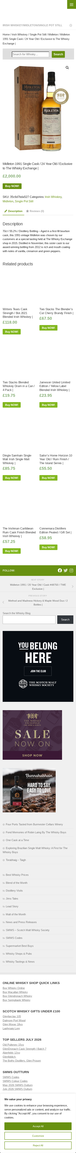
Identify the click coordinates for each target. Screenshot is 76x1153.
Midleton (30, 25)
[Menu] (71, 4)
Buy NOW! (12, 186)
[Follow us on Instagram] (71, 570)
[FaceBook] (60, 570)
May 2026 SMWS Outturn (18, 1085)
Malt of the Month (16, 914)
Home (6, 34)
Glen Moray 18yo (13, 1024)
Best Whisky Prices (17, 874)
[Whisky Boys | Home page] (38, 9)
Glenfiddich (9, 1056)
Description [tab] (15, 211)
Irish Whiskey (13, 25)
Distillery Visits (14, 890)
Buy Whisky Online (14, 988)
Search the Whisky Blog (16, 613)
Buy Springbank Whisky (16, 1000)
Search (65, 619)
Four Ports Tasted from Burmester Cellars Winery (34, 824)
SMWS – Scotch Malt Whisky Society (27, 930)
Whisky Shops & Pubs (19, 953)
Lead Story (12, 906)
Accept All (38, 1126)
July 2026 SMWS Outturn (17, 1088)
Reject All (38, 1145)
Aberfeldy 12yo (11, 1052)
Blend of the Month (16, 882)
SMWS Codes (14, 937)
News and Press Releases (21, 922)
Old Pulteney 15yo (13, 1044)
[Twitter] (65, 570)
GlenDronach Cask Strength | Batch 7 (24, 1048)
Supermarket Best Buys (20, 945)
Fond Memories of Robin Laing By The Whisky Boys (36, 832)
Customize (38, 1135)
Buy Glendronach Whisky (17, 995)
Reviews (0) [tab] (37, 211)
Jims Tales (12, 898)
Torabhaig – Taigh (16, 859)
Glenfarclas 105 (12, 1016)
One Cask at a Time (17, 840)
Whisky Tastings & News (20, 961)
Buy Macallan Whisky (15, 992)
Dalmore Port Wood (14, 1020)
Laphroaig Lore (11, 1028)
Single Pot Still (50, 25)
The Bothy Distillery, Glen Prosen (22, 1060)
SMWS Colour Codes (15, 1080)
